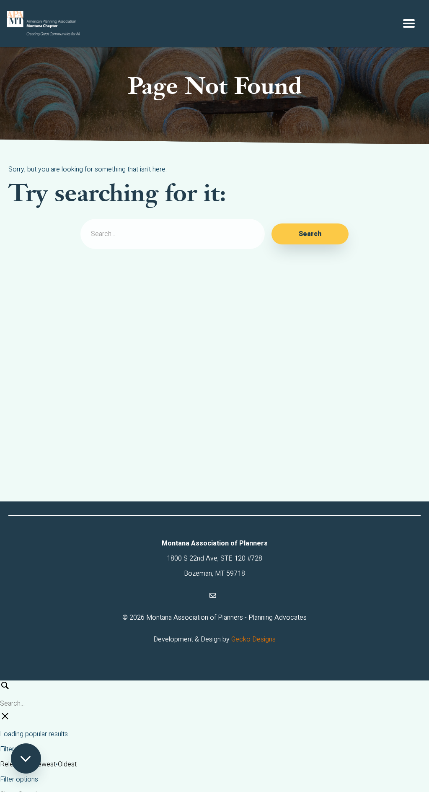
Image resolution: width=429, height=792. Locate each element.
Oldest (67, 764)
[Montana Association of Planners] (43, 23)
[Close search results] (5, 719)
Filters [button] (29, 749)
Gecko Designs (253, 639)
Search (310, 234)
